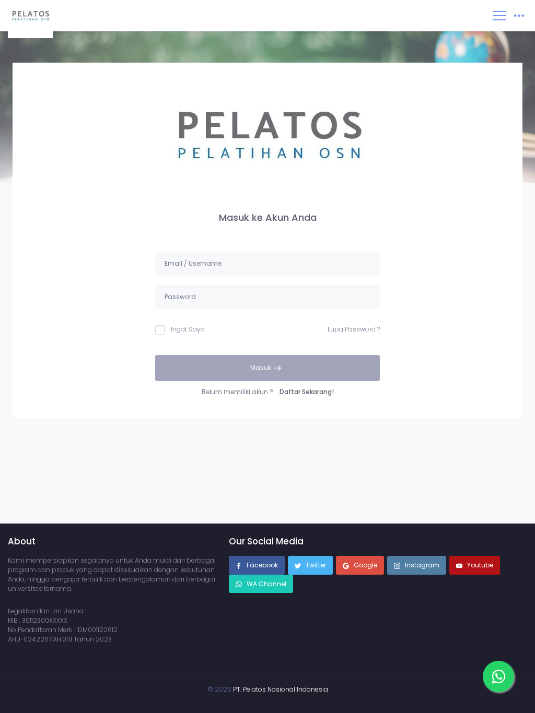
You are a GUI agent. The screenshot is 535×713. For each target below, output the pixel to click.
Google (364, 565)
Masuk (261, 367)
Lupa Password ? (354, 329)
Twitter (315, 565)
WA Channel (265, 583)
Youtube (479, 565)
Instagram (421, 565)
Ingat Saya (188, 329)
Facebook (261, 565)
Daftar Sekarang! (307, 391)
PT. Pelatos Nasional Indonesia (280, 689)
